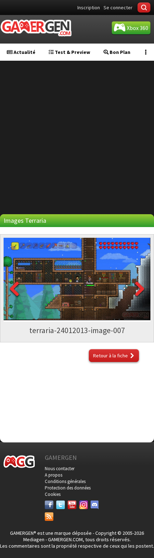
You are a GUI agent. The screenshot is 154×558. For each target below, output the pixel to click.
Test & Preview (72, 52)
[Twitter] (60, 505)
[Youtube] (72, 505)
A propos (53, 475)
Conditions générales (65, 481)
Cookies (53, 494)
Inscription (88, 7)
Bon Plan (119, 52)
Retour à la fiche (110, 355)
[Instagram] (83, 505)
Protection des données (68, 488)
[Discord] (95, 505)
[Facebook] (49, 505)
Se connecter (118, 7)
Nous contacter (59, 469)
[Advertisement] (77, 137)
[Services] (49, 516)
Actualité (24, 52)
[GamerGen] (36, 28)
